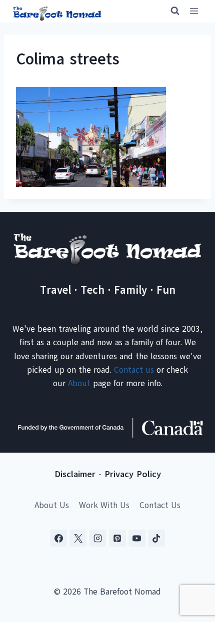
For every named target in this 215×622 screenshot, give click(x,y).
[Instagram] (97, 538)
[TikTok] (156, 538)
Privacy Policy (132, 474)
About (79, 383)
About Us (51, 505)
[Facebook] (58, 538)
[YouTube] (137, 538)
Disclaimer (75, 474)
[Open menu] (193, 11)
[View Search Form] (171, 10)
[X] (78, 538)
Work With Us (104, 505)
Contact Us (160, 505)
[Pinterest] (117, 538)
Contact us (134, 370)
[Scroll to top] (190, 565)
